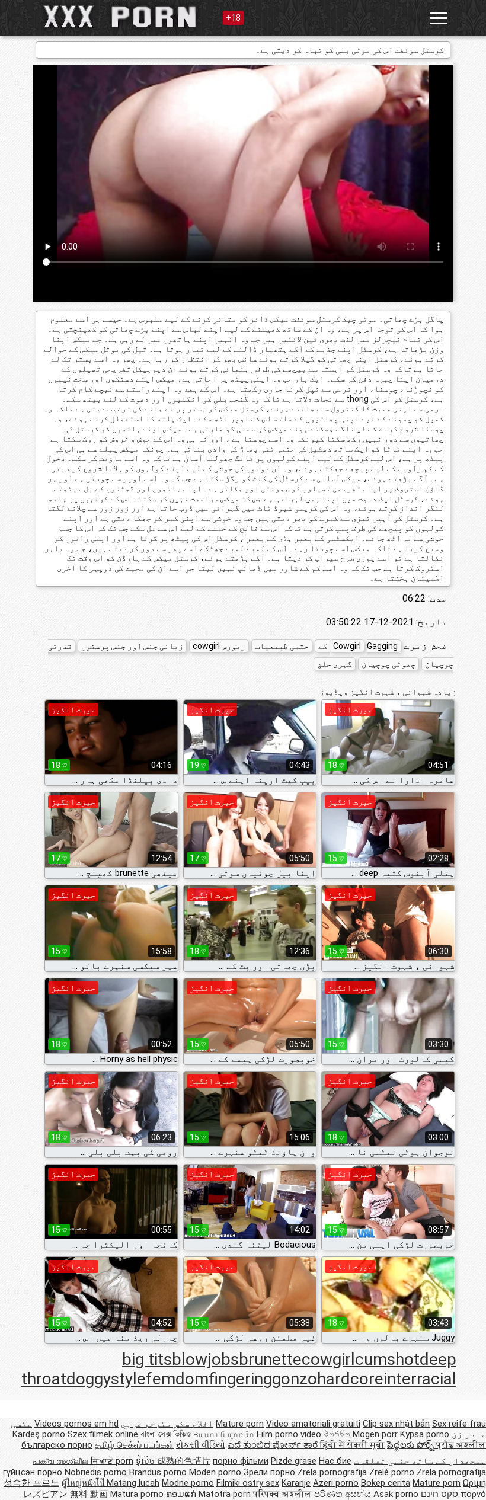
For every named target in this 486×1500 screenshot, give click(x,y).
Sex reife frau (459, 1423)
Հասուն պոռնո (223, 1434)
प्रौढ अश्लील (461, 1445)
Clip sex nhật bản (396, 1423)
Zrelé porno (391, 1472)
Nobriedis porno (96, 1472)
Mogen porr (375, 1434)
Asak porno (395, 1494)
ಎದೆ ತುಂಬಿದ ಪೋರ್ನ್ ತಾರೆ (274, 1445)
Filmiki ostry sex (247, 1482)
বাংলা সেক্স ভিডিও (165, 1434)
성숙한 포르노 (31, 1482)
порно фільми (240, 1461)
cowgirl (328, 1359)
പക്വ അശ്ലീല (62, 1461)
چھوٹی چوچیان (388, 664)
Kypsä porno (424, 1434)
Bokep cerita (385, 1482)
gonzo (294, 1379)
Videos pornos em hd (76, 1423)
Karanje (296, 1482)
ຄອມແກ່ (181, 1494)
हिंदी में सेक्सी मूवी (352, 1445)
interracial (419, 1379)
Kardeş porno (38, 1434)
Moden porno (215, 1472)
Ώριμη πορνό (473, 1488)
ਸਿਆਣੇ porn (112, 1461)
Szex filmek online (103, 1434)
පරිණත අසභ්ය (343, 1494)
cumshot (387, 1359)
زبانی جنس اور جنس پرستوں (132, 646)
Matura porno (137, 1494)
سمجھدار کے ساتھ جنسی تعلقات (420, 1461)
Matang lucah (133, 1482)
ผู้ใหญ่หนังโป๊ (84, 1482)
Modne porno (188, 1482)
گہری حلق (334, 664)
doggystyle (106, 1379)
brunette (270, 1359)
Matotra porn (225, 1494)
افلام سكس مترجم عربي (167, 1423)
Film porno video (289, 1434)
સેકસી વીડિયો (200, 1445)
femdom (177, 1379)
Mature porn (240, 1423)
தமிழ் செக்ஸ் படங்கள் (134, 1445)
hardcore (350, 1379)
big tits (147, 1359)
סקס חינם (439, 1494)
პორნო (337, 1434)
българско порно (56, 1445)
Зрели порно (269, 1472)
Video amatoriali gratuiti (313, 1423)
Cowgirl (347, 646)
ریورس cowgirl (219, 646)
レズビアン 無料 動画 (65, 1494)
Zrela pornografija (332, 1472)
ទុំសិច (146, 1461)
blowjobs (205, 1359)
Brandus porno (158, 1472)
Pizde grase (293, 1461)
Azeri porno (336, 1482)
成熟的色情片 (183, 1461)
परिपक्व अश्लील (283, 1494)
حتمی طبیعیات (282, 646)
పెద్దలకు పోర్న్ (411, 1445)
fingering (240, 1379)
